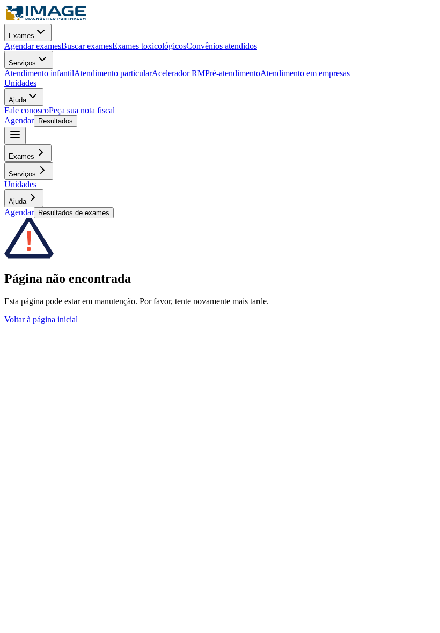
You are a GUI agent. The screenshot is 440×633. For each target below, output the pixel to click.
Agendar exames (32, 45)
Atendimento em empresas (305, 73)
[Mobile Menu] (15, 135)
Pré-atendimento (232, 73)
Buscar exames (86, 45)
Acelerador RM (178, 73)
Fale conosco (26, 110)
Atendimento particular (113, 73)
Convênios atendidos (221, 45)
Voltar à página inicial (41, 319)
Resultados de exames (73, 213)
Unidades (20, 82)
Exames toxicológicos (149, 45)
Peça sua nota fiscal (82, 110)
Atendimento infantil (39, 73)
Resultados (55, 121)
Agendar (19, 120)
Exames (21, 36)
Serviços (22, 63)
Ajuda (17, 100)
